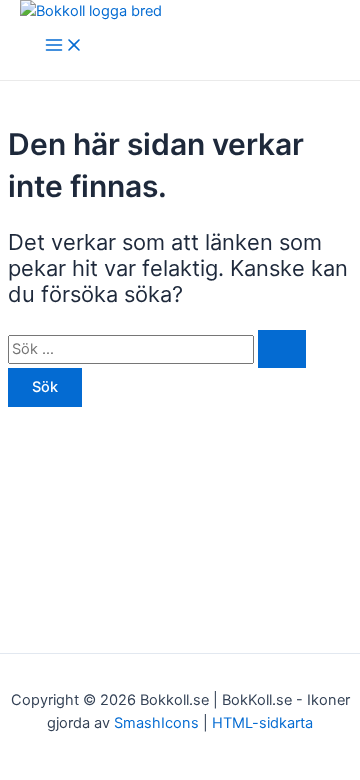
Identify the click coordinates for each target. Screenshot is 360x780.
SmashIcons (158, 723)
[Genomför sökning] (282, 349)
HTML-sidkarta (262, 723)
